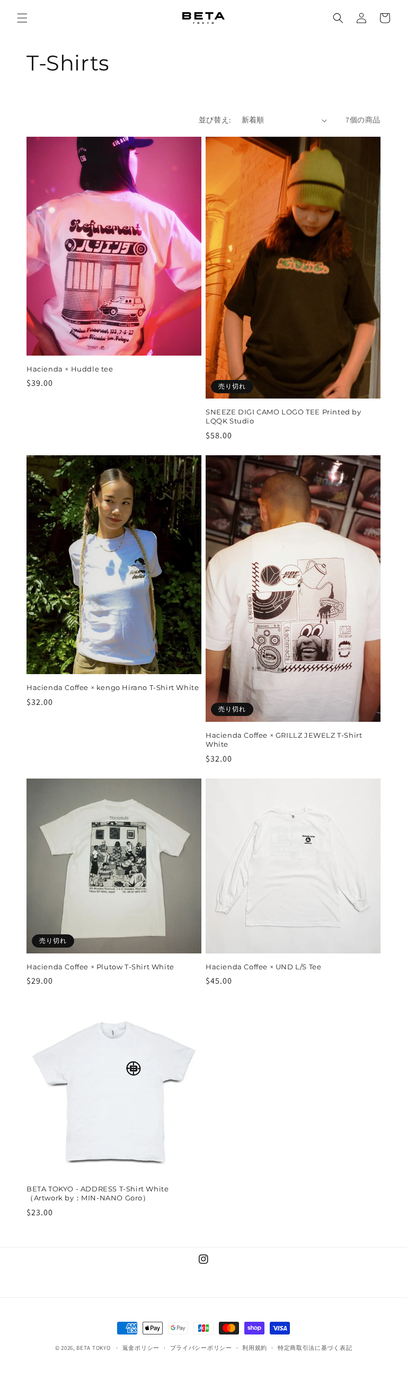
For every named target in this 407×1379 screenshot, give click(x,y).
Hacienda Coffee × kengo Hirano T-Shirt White (112, 687)
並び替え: (215, 120)
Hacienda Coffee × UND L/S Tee (263, 966)
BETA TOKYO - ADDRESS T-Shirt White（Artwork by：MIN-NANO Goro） (97, 1193)
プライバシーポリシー (201, 1347)
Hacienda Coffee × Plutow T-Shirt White (100, 966)
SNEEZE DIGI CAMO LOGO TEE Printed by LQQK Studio (283, 416)
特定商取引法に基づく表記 (315, 1347)
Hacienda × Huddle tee (69, 369)
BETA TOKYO (93, 1347)
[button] (22, 18)
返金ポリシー (141, 1347)
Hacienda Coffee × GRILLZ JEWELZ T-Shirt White (284, 739)
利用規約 (254, 1347)
